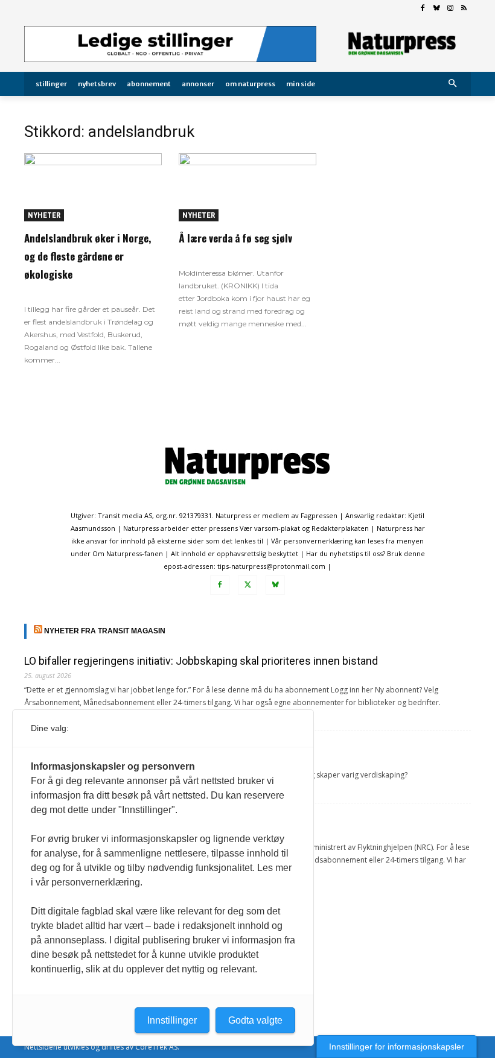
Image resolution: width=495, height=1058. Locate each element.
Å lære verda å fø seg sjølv (235, 237)
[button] (453, 84)
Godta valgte (255, 1020)
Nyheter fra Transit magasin (104, 631)
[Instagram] (450, 9)
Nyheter (44, 215)
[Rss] (464, 9)
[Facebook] (423, 9)
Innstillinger (172, 1020)
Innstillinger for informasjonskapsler (396, 1046)
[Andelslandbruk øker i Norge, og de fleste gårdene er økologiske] (93, 187)
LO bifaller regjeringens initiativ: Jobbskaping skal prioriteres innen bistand (201, 660)
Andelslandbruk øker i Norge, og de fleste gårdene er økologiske (87, 256)
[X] (247, 585)
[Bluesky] (437, 9)
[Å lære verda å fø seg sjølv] (247, 187)
